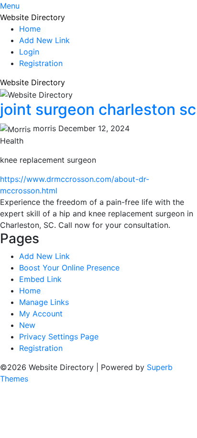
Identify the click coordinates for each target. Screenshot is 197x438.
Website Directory (32, 17)
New (27, 325)
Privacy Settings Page (58, 336)
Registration (41, 63)
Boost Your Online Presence (69, 267)
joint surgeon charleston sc (98, 109)
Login (29, 51)
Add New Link (44, 40)
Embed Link (40, 279)
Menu (10, 6)
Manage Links (44, 302)
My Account (41, 313)
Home (30, 29)
